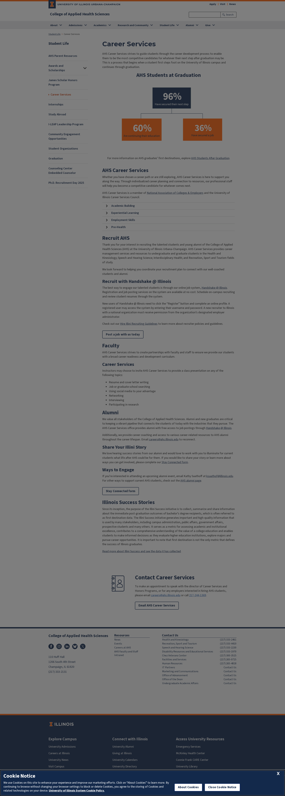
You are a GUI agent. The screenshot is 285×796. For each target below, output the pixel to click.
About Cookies (188, 787)
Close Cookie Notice (222, 787)
